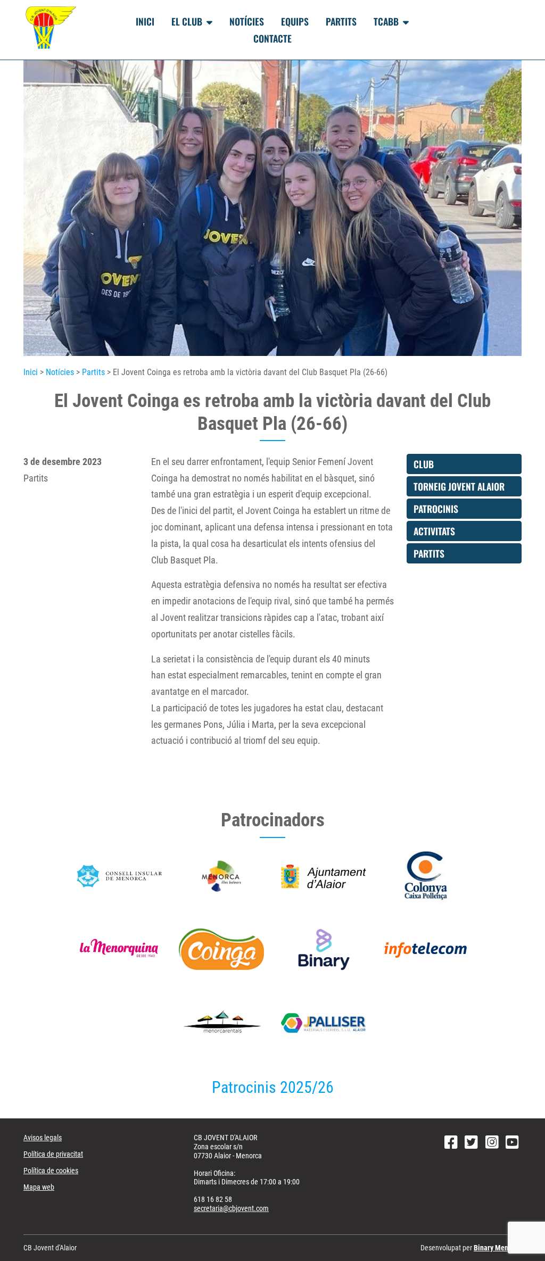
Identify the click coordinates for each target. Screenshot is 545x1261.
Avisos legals (42, 1137)
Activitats (434, 531)
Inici (145, 21)
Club (424, 464)
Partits (341, 21)
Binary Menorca (498, 1247)
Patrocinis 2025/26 (273, 1087)
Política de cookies (50, 1170)
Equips (295, 21)
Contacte (272, 38)
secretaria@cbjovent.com (231, 1208)
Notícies (246, 21)
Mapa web (38, 1187)
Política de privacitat (53, 1154)
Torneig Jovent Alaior (459, 486)
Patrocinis (436, 509)
